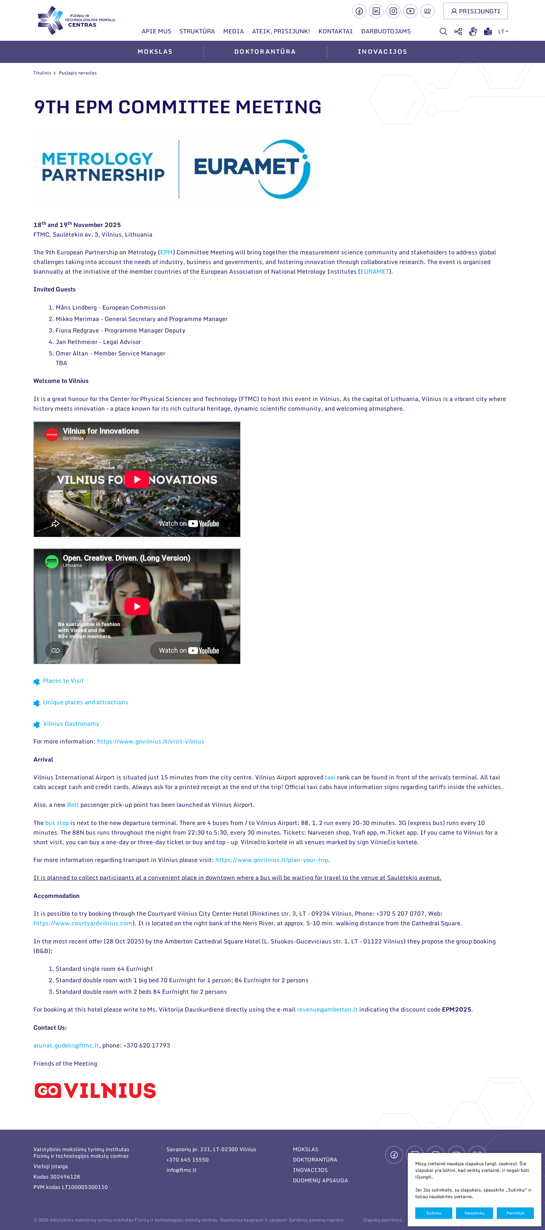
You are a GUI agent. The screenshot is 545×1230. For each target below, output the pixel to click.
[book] (487, 31)
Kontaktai (335, 31)
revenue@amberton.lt (327, 1009)
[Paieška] (443, 31)
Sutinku (434, 1213)
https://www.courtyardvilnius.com (82, 923)
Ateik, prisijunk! (281, 31)
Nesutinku (475, 1213)
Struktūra (197, 31)
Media (233, 31)
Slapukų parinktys (382, 1220)
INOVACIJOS (310, 1170)
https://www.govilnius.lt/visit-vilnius (150, 741)
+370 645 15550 (187, 1159)
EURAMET (374, 271)
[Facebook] (359, 11)
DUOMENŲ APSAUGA (320, 1180)
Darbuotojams (386, 31)
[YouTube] (410, 11)
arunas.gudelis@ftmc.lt (66, 1045)
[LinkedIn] (376, 11)
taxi (330, 777)
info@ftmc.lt (181, 1170)
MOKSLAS (305, 1149)
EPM (166, 252)
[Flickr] (427, 11)
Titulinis (42, 72)
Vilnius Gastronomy (71, 723)
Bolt (73, 804)
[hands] (473, 31)
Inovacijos (382, 51)
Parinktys (515, 1213)
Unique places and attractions (85, 702)
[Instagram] (393, 11)
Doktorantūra (265, 51)
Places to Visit (63, 680)
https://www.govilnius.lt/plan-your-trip (271, 860)
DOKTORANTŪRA (315, 1159)
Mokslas (155, 51)
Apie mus (156, 31)
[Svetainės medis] (458, 31)
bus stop (57, 823)
